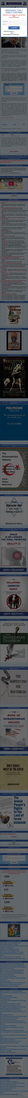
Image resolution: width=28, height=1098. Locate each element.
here (8, 31)
